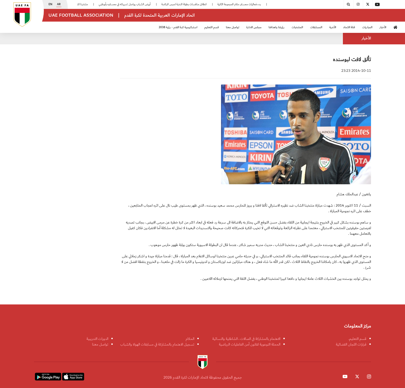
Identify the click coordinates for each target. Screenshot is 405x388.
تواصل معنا (100, 344)
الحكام (190, 339)
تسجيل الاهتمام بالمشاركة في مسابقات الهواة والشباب (157, 344)
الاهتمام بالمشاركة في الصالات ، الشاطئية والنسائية (246, 339)
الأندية (332, 27)
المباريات (367, 27)
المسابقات (316, 27)
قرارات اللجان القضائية (351, 344)
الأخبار (382, 27)
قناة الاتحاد (349, 27)
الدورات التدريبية (97, 339)
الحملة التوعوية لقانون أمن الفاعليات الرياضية (249, 344)
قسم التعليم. (357, 339)
